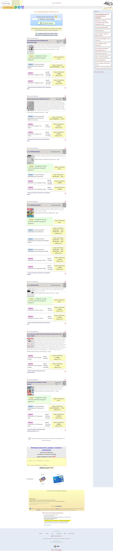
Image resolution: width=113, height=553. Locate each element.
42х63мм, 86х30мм (49, 181)
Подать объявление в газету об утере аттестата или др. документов (102, 16)
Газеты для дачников (100, 59)
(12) (102, 49)
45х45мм (50, 309)
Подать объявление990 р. (60, 221)
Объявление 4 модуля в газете (35, 81)
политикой (57, 508)
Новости (65, 533)
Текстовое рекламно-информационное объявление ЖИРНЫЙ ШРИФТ (38, 240)
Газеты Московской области (101, 27)
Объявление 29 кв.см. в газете (35, 317)
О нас (52, 533)
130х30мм (50, 188)
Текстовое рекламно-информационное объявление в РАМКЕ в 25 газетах (36, 118)
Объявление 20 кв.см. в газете (35, 309)
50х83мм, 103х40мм (45, 365)
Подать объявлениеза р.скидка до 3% (59, 73)
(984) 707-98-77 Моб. (16, 3)
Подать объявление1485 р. (59, 300)
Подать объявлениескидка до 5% (58, 231)
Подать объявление (57, 66)
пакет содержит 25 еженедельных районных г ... (37, 112)
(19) (99, 30)
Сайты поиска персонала (101, 53)
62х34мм (50, 259)
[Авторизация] (112, 0)
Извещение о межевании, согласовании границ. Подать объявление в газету (102, 22)
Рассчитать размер (47, 23)
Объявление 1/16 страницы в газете (37, 267)
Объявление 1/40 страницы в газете (35, 357)
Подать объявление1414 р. (59, 57)
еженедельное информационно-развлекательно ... (46, 159)
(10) (101, 56)
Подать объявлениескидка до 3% (57, 408)
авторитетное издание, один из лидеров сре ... (39, 351)
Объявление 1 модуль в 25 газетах (34, 125)
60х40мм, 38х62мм (47, 416)
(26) (102, 39)
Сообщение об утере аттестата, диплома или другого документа (37, 57)
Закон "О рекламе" (71, 533)
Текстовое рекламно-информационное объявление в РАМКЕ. (36, 408)
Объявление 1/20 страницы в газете (35, 365)
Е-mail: (57, 535)
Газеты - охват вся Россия (101, 56)
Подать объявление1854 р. (60, 168)
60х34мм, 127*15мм (48, 73)
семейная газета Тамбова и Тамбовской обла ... (46, 212)
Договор (47, 533)
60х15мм (48, 125)
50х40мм (45, 357)
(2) (102, 64)
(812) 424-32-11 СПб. (16, 2)
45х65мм (50, 317)
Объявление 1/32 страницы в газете (37, 181)
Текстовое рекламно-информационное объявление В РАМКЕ (38, 250)
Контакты (40, 533)
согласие (38, 509)
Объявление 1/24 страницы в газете (37, 188)
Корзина (108, 7)
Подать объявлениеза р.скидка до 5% (60, 259)
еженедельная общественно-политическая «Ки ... (46, 49)
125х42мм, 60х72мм (48, 81)
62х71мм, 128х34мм (50, 267)
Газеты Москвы (98, 30)
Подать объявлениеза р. (60, 181)
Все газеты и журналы (99, 71)
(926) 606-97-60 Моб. (16, 4)
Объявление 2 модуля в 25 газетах (34, 133)
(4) (100, 59)
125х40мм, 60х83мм (48, 424)
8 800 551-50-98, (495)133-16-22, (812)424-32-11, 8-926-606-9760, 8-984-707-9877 (56, 538)
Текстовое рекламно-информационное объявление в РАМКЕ (36, 66)
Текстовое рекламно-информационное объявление (36, 175)
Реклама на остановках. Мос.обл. (102, 68)
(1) (101, 53)
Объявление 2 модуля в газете (35, 73)
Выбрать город (9, 7)
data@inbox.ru (59, 506)
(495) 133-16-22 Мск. (16, 0)
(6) (101, 34)
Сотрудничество (59, 533)
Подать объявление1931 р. (59, 399)
